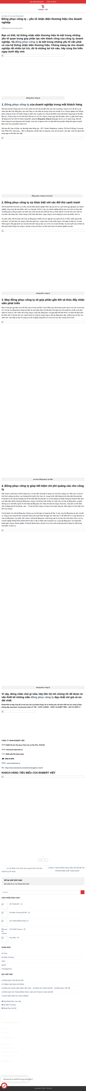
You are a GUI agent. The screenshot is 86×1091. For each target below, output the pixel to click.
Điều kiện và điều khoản (10, 1052)
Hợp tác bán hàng (8, 1048)
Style (10, 16)
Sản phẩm (5, 1032)
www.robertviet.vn (13, 763)
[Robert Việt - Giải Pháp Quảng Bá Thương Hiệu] (43, 8)
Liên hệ (4, 1028)
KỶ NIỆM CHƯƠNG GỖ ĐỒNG (13, 984)
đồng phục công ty (11, 212)
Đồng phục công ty (17, 104)
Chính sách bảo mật (8, 1056)
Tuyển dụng (6, 1044)
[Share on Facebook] (43, 860)
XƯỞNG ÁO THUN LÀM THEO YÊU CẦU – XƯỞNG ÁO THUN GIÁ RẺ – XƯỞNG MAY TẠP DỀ (36, 988)
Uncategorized (18, 16)
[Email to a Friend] (46, 860)
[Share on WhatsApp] (39, 860)
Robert (20, 28)
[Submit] (82, 892)
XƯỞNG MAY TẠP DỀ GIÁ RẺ (12, 980)
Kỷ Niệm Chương (8, 957)
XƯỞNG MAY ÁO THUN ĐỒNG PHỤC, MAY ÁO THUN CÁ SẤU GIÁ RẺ (27, 992)
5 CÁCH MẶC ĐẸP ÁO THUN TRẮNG (15, 996)
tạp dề (4, 965)
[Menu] (3, 8)
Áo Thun (4, 16)
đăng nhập (14, 884)
